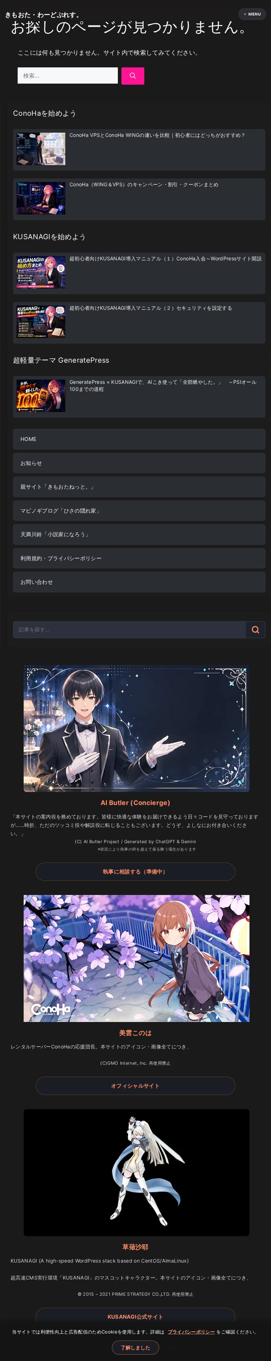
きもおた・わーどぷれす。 (44, 14)
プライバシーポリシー (191, 1332)
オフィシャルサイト (135, 1085)
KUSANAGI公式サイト (135, 1316)
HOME (28, 439)
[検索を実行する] (255, 630)
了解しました (135, 1347)
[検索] (132, 76)
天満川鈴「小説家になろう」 (55, 534)
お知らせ (31, 463)
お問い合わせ (36, 582)
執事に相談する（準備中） (135, 871)
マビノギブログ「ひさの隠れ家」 (61, 510)
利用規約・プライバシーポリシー (61, 558)
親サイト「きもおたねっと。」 (58, 486)
